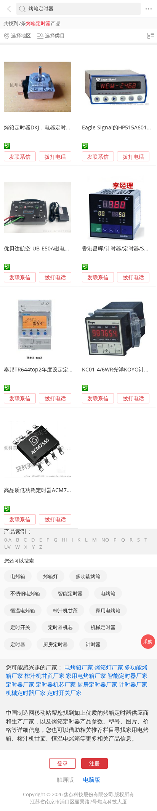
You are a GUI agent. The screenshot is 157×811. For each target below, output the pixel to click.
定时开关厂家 (64, 692)
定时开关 (20, 627)
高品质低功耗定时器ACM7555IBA (44, 490)
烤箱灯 (50, 576)
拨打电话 (55, 157)
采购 (147, 641)
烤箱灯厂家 (109, 667)
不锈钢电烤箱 (25, 593)
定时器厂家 (20, 684)
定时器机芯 (60, 627)
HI (64, 539)
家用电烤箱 (108, 610)
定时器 (17, 644)
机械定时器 (103, 627)
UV (7, 547)
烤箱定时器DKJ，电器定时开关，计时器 (51, 127)
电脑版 (91, 779)
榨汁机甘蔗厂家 (44, 675)
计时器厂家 (133, 684)
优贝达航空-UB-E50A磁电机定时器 (45, 248)
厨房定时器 (55, 644)
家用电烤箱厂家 (86, 675)
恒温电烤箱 (22, 610)
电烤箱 (17, 576)
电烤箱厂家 (78, 667)
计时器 (93, 644)
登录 (62, 763)
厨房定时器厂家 (97, 684)
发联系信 (19, 156)
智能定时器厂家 (127, 675)
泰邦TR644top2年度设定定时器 (41, 369)
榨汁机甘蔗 (65, 610)
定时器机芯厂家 (56, 684)
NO (105, 539)
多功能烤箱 (88, 576)
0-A (7, 539)
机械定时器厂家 (26, 692)
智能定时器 (70, 593)
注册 (94, 763)
